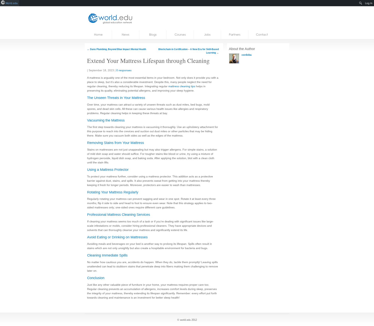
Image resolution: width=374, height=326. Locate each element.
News (125, 34)
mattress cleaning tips (181, 86)
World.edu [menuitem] (11, 3)
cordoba (246, 54)
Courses (180, 34)
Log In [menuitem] (368, 3)
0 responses (123, 70)
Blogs (153, 34)
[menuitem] (361, 3)
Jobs (207, 34)
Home (98, 34)
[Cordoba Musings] (109, 18)
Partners (234, 34)
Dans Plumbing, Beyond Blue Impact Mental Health (116, 49)
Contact (262, 34)
